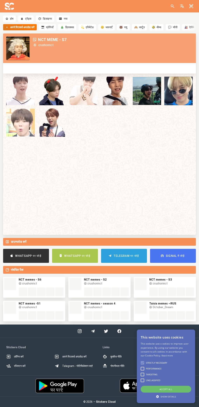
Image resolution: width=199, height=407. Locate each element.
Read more (167, 355)
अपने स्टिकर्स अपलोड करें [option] (74, 356)
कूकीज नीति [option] (116, 356)
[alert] (166, 366)
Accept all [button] (166, 389)
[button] (182, 6)
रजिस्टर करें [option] (19, 366)
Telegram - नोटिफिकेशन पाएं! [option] (77, 366)
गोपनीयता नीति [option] (117, 366)
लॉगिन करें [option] (19, 356)
